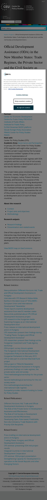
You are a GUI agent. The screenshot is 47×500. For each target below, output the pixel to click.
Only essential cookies (23, 101)
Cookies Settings (22, 95)
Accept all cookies (23, 107)
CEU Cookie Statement (15, 89)
